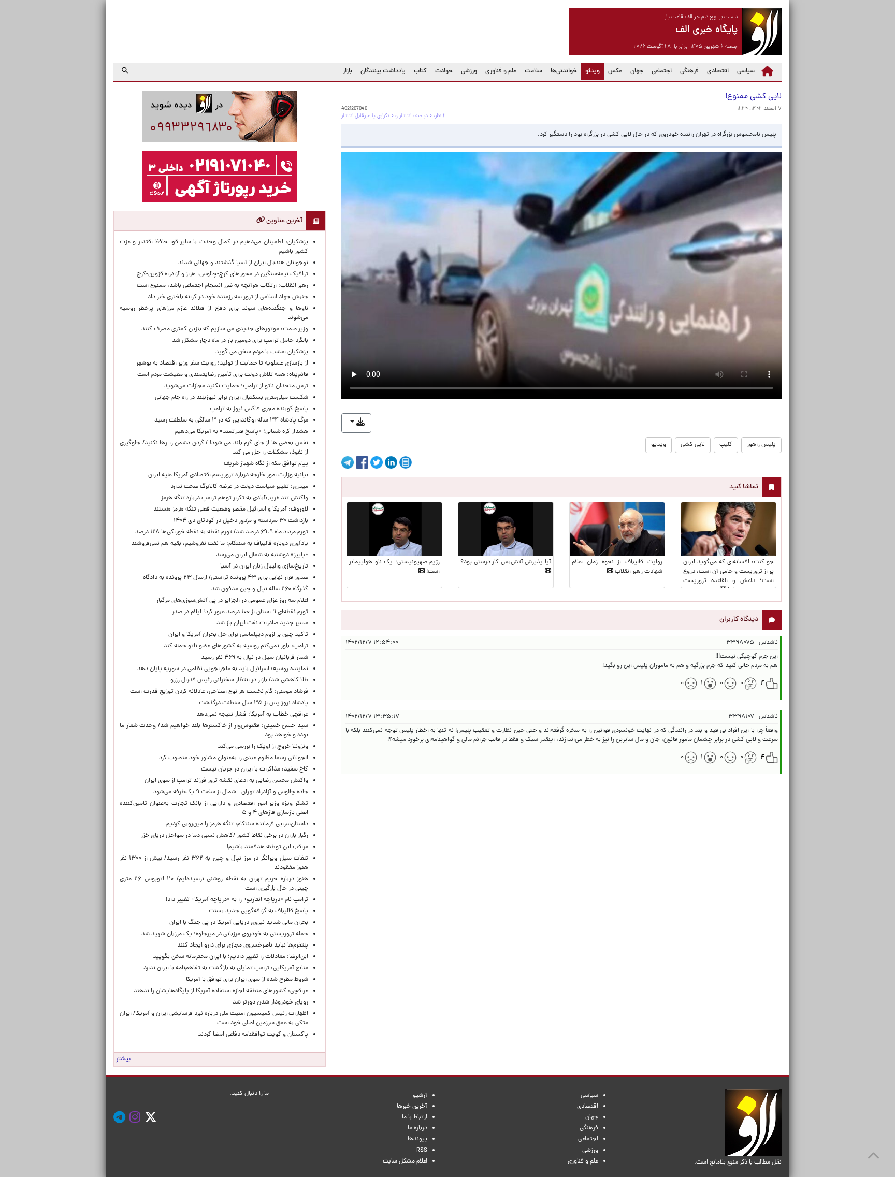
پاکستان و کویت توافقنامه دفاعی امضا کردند (251, 1034)
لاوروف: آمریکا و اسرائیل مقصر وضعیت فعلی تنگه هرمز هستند (230, 509)
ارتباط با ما (414, 1117)
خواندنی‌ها (564, 71)
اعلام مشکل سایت (405, 1161)
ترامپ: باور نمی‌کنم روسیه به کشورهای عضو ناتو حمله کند (236, 646)
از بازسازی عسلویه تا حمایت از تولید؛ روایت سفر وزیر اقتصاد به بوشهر (222, 363)
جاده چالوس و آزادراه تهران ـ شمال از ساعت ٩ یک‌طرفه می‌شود (230, 792)
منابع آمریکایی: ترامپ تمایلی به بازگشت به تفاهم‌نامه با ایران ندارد (225, 968)
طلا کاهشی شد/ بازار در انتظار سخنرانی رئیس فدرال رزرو (239, 680)
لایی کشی (693, 444)
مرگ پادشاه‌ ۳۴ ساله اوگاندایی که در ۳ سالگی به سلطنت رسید (231, 420)
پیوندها (417, 1139)
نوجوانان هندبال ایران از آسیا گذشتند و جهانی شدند (243, 263)
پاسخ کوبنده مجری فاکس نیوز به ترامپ (259, 409)
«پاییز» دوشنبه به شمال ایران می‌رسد (262, 555)
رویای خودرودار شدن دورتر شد (268, 1002)
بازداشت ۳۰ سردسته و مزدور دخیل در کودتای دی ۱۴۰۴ (241, 521)
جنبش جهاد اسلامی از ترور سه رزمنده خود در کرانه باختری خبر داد (228, 297)
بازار (347, 71)
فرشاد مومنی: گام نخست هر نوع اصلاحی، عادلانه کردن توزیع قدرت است (219, 691)
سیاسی (746, 71)
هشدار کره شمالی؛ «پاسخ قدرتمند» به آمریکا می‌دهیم (241, 432)
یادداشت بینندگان (383, 71)
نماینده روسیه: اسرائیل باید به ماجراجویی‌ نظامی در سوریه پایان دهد (222, 669)
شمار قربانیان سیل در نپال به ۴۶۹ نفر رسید (254, 657)
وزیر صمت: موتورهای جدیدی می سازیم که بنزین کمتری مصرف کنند (224, 329)
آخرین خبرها (412, 1106)
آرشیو (420, 1095)
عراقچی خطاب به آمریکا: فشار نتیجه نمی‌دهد (252, 714)
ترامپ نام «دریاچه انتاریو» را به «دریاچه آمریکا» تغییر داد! (237, 900)
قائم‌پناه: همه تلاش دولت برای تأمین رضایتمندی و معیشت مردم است (222, 375)
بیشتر (123, 1059)
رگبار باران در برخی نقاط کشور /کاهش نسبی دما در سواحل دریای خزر (224, 835)
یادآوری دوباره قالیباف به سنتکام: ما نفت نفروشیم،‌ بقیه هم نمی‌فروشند (219, 543)
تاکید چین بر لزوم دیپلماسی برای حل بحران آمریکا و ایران (238, 635)
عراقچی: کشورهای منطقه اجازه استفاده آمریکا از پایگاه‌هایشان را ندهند (221, 991)
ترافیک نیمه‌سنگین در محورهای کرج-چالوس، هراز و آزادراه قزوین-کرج (222, 274)
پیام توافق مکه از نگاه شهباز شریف (266, 464)
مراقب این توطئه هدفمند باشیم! (267, 847)
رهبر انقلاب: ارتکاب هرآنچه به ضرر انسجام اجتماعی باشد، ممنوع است (222, 285)
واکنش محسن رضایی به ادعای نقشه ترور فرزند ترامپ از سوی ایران (226, 781)
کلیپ (725, 444)
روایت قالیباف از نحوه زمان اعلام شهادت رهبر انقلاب (617, 567)
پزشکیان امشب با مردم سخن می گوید (261, 352)
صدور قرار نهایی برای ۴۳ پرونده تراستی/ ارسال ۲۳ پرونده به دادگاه (225, 578)
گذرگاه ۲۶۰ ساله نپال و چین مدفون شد (259, 589)
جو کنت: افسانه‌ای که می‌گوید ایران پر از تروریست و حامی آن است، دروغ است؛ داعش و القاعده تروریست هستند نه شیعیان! (728, 576)
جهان (636, 71)
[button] (356, 423)
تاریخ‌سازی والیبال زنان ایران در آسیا (264, 566)
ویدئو (590, 71)
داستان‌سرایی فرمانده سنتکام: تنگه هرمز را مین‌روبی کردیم (237, 824)
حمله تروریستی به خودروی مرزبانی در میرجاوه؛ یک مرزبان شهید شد (224, 934)
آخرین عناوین (283, 220)
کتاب (420, 71)
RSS (421, 1150)
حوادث (444, 71)
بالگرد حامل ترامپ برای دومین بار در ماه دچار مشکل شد (240, 340)
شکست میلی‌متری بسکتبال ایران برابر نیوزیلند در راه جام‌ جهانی (231, 397)
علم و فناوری (500, 71)
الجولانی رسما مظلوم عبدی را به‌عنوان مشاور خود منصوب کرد (233, 758)
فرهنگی (689, 71)
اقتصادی (718, 71)
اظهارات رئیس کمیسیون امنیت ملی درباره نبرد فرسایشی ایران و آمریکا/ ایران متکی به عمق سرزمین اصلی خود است (214, 1018)
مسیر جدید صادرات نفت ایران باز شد (262, 623)
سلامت (533, 71)
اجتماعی (662, 71)
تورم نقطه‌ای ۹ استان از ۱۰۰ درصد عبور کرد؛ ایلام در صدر (240, 612)
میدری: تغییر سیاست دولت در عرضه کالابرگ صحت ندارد (239, 486)
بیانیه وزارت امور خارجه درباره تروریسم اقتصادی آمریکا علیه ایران (228, 475)
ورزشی (469, 71)
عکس (615, 71)
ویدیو (658, 444)
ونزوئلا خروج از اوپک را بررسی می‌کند (263, 746)
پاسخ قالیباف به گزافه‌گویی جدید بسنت (258, 911)
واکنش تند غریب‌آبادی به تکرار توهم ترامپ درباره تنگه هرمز (234, 498)
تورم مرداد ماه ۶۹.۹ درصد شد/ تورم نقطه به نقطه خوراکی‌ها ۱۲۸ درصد (221, 532)
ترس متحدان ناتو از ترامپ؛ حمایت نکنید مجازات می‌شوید (236, 386)
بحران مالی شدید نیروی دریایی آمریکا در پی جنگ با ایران (234, 922)
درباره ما (417, 1128)
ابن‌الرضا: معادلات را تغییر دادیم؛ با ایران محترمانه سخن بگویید (224, 957)
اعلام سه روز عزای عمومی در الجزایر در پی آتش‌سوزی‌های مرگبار (232, 600)
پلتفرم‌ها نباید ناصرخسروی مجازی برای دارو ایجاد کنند (242, 945)
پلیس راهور (761, 444)
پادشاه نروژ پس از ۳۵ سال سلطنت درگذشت (253, 703)
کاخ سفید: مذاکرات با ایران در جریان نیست (254, 769)
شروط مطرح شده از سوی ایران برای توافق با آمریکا (247, 979)
